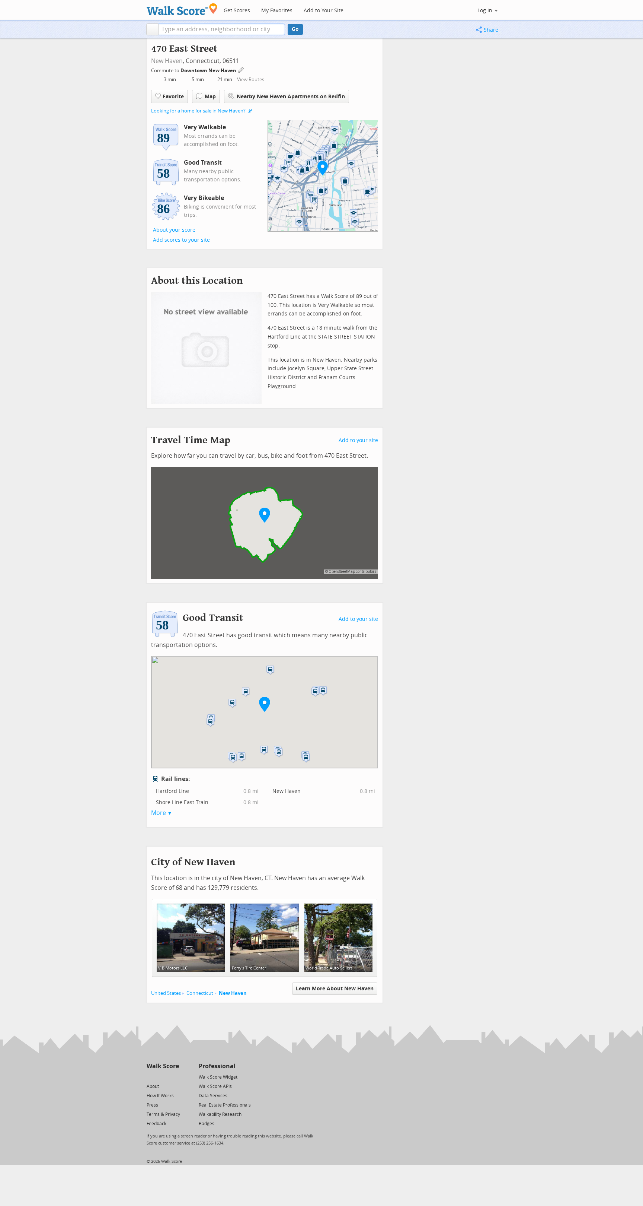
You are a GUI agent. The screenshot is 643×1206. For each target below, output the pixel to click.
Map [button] (210, 96)
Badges (206, 1123)
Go (295, 29)
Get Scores (237, 10)
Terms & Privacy (163, 1114)
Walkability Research (220, 1114)
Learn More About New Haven (335, 989)
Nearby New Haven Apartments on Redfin (291, 96)
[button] (152, 29)
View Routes (250, 79)
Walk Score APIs (215, 1086)
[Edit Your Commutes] (241, 69)
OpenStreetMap (342, 571)
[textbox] (221, 29)
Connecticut (199, 993)
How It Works (160, 1095)
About (153, 1086)
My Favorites (276, 10)
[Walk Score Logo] (182, 9)
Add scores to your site (181, 240)
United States (166, 993)
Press (152, 1105)
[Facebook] (162, 1076)
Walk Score (163, 1066)
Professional (217, 1066)
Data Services (213, 1095)
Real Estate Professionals (225, 1105)
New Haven (167, 60)
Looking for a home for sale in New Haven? (198, 111)
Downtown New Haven (208, 70)
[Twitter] (151, 1076)
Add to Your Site (323, 10)
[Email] (174, 1076)
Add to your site (358, 440)
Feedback (156, 1123)
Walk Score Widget (218, 1077)
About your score (174, 230)
